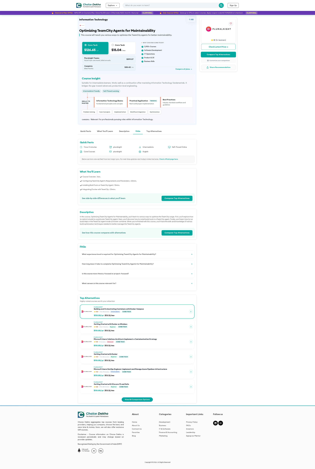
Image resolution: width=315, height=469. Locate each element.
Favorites (136, 432)
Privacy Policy (191, 422)
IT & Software (164, 429)
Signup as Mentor (193, 436)
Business (162, 425)
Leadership (190, 432)
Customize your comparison (219, 60)
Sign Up (233, 5)
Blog (134, 436)
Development (164, 422)
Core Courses (89, 151)
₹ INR (191, 19)
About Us (136, 425)
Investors (190, 429)
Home (134, 422)
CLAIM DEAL (147, 13)
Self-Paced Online (179, 147)
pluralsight (117, 147)
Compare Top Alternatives (177, 198)
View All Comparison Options (137, 399)
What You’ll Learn (105, 131)
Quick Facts (85, 131)
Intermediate (148, 147)
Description (124, 131)
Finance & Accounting (168, 432)
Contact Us (137, 429)
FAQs (138, 131)
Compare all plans (183, 69)
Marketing (163, 436)
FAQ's (188, 425)
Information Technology (93, 19)
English (145, 151)
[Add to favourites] (231, 23)
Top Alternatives (154, 131)
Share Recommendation (220, 67)
